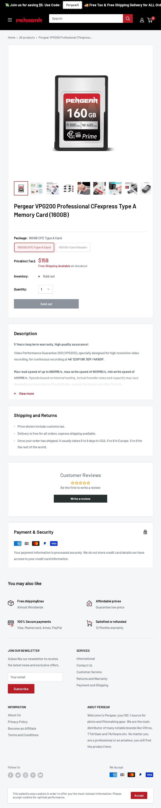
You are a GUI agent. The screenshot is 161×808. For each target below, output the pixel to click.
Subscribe (21, 689)
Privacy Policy (18, 722)
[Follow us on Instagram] (25, 775)
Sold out (46, 304)
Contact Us (84, 665)
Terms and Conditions (23, 735)
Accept (139, 795)
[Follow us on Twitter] (18, 775)
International (86, 658)
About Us (14, 715)
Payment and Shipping (92, 685)
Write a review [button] (80, 498)
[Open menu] (10, 19)
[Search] (128, 18)
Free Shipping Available (54, 266)
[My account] (142, 20)
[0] (149, 20)
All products (27, 37)
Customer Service (89, 672)
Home (11, 37)
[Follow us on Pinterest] (33, 775)
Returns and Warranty (92, 678)
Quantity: (20, 289)
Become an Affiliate (22, 728)
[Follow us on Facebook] (10, 775)
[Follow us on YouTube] (40, 775)
